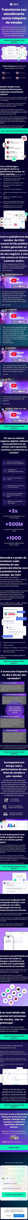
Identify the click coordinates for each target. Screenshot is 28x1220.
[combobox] (5, 1178)
